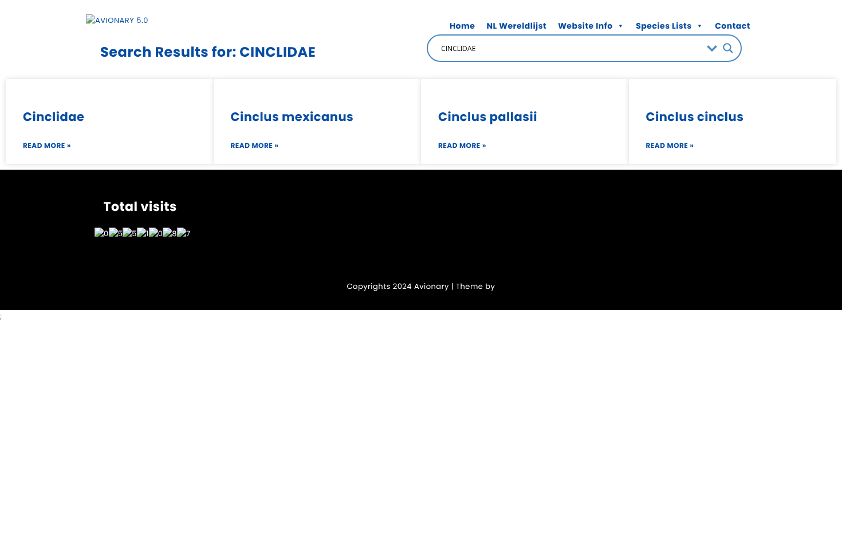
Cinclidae (53, 117)
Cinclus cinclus (695, 117)
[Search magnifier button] (728, 48)
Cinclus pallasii (487, 117)
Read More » (47, 146)
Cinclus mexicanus (292, 117)
